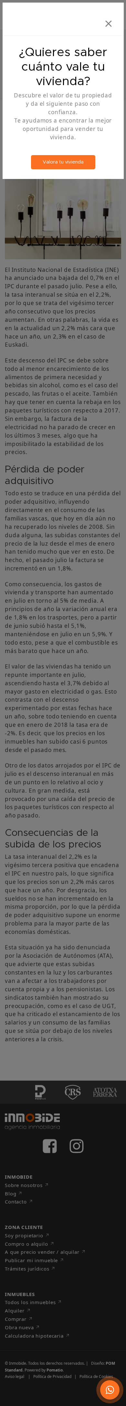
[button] (110, 1390)
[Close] (108, 21)
